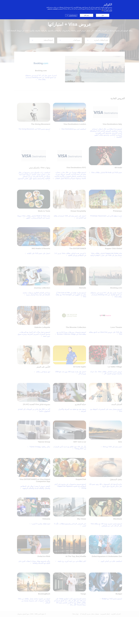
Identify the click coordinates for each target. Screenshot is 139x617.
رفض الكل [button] (86, 15)
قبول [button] (102, 15)
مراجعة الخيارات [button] (72, 15)
